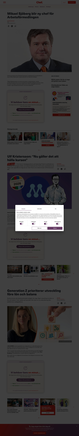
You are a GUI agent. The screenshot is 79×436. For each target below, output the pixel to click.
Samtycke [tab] (23, 208)
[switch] (33, 224)
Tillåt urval (39, 228)
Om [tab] (55, 208)
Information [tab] (39, 208)
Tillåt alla (55, 228)
